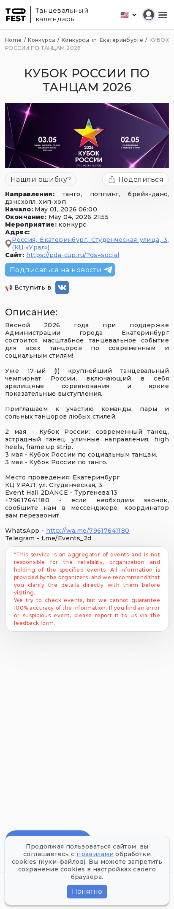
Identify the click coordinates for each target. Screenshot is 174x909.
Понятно (87, 891)
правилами (95, 854)
